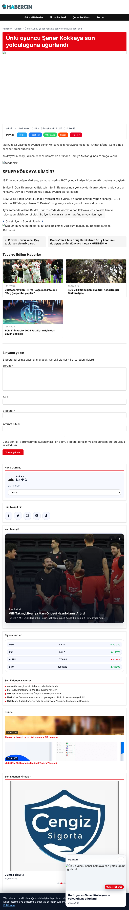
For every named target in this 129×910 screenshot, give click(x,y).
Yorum (8, 365)
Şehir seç (14, 486)
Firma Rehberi (58, 17)
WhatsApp (50, 135)
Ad (5, 397)
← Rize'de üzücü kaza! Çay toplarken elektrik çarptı (22, 241)
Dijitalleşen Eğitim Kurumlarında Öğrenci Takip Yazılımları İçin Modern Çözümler (48, 701)
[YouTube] (37, 516)
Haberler (7, 28)
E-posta (9, 410)
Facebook (35, 135)
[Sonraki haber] (119, 539)
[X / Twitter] (18, 516)
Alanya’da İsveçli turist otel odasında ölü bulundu (32, 686)
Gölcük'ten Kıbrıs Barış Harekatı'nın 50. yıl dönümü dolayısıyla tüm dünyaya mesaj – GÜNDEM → (82, 241)
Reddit (63, 135)
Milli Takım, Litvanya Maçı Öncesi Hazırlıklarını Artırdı (34, 693)
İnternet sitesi (11, 424)
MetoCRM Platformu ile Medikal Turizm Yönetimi (32, 689)
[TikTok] (46, 516)
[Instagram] (27, 516)
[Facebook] (8, 516)
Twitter (22, 135)
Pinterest (76, 135)
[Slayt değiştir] (58, 883)
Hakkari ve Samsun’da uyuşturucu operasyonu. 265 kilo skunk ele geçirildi (45, 697)
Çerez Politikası (81, 17)
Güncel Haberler (34, 17)
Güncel (18, 28)
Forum (100, 17)
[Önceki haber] (112, 539)
